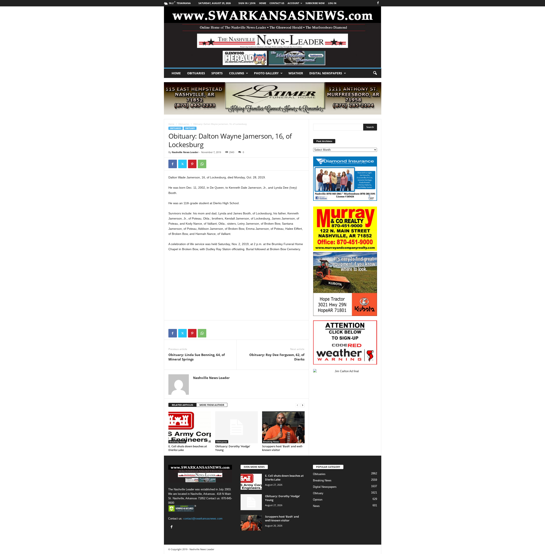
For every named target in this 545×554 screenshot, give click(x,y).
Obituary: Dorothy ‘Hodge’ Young (232, 448)
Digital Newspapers (325, 73)
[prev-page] (297, 405)
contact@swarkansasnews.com (202, 518)
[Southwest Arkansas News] (272, 37)
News (316, 506)
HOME (262, 3)
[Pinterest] (192, 164)
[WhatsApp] (202, 164)
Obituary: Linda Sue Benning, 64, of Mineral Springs (196, 357)
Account (293, 3)
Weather (295, 73)
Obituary (190, 128)
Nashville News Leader (185, 152)
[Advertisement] (236, 286)
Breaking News (177, 441)
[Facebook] (378, 3)
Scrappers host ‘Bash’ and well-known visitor (282, 448)
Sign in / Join (246, 3)
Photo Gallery (266, 73)
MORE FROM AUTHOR (211, 404)
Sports (217, 73)
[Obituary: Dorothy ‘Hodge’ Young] (236, 427)
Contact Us (277, 3)
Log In (332, 3)
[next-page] (302, 405)
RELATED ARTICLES (182, 404)
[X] (182, 164)
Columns (236, 73)
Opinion (317, 499)
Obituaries (196, 73)
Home (176, 73)
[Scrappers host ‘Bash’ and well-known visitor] (283, 427)
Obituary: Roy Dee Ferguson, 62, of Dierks (276, 357)
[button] (375, 73)
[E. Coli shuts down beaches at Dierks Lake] (189, 427)
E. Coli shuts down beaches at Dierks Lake (187, 448)
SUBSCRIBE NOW (315, 3)
